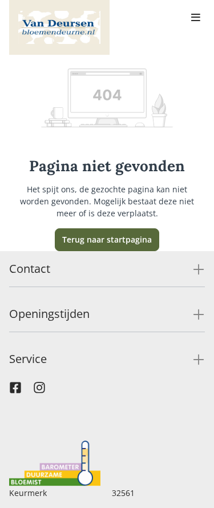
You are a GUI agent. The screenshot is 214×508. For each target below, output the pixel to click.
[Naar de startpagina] (59, 27)
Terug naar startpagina (107, 239)
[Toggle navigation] (196, 18)
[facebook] (15, 390)
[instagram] (39, 390)
